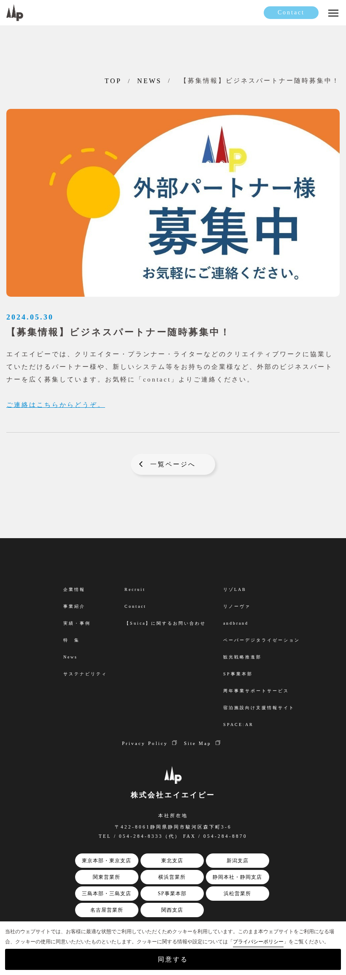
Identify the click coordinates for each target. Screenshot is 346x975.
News (70, 657)
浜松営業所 (237, 893)
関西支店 (172, 910)
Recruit (135, 589)
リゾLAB (234, 589)
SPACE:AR (238, 724)
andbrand (236, 623)
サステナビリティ (85, 674)
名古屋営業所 (106, 910)
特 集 (71, 640)
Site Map (197, 743)
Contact (291, 12)
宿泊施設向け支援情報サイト (259, 707)
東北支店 (172, 861)
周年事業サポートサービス (256, 690)
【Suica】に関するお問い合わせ (165, 623)
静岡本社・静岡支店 (237, 877)
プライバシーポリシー (258, 942)
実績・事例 (77, 623)
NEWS (149, 80)
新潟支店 (238, 861)
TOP (113, 80)
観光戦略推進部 (242, 657)
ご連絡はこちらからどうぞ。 (55, 404)
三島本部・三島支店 (106, 893)
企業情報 (74, 589)
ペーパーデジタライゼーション (261, 640)
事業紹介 (74, 606)
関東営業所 (106, 877)
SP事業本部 (172, 893)
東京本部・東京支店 (106, 861)
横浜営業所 (172, 877)
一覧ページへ (173, 464)
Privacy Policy (145, 743)
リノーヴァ (237, 606)
